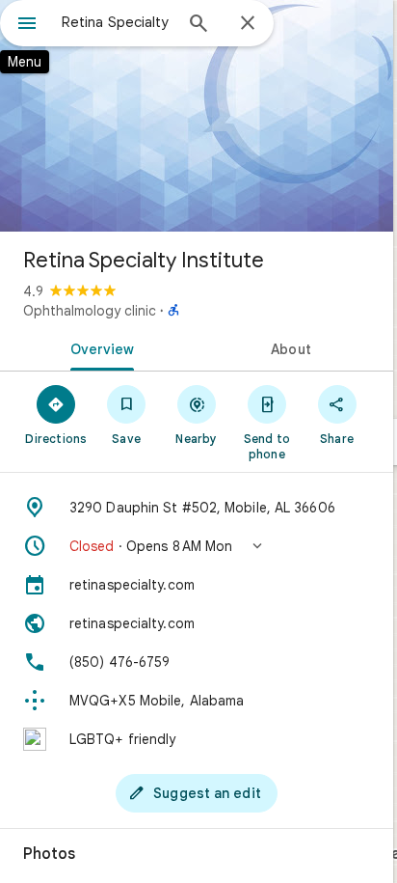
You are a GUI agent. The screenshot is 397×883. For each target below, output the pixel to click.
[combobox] (117, 22)
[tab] (98, 347)
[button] (196, 546)
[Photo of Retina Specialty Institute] (196, 116)
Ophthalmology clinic (89, 310)
